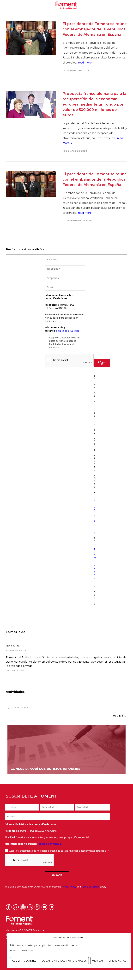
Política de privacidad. (68, 330)
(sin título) (12, 645)
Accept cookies (24, 960)
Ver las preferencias (109, 960)
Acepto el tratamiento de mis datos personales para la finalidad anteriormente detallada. (65, 342)
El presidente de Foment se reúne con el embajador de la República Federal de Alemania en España (95, 29)
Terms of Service (95, 568)
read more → (86, 62)
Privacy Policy (94, 515)
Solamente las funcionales (64, 960)
